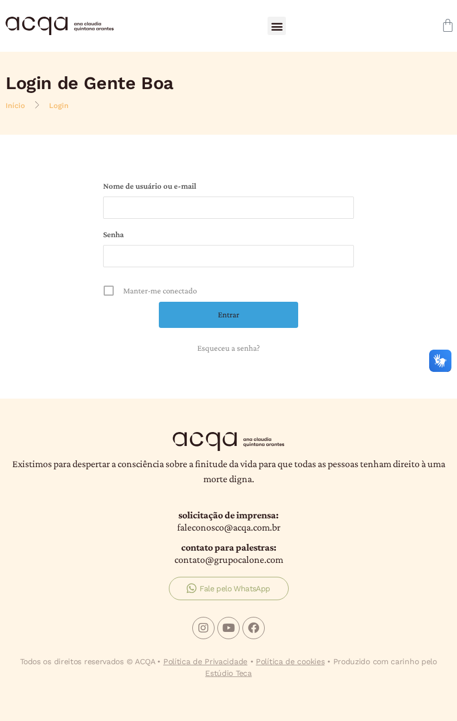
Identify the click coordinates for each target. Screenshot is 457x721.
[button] (277, 26)
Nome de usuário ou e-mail (149, 186)
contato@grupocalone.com (228, 559)
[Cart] (447, 25)
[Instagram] (203, 628)
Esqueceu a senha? (228, 348)
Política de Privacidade (205, 661)
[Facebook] (253, 628)
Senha (113, 234)
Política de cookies (290, 661)
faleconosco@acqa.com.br (228, 527)
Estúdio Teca (228, 673)
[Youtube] (228, 628)
